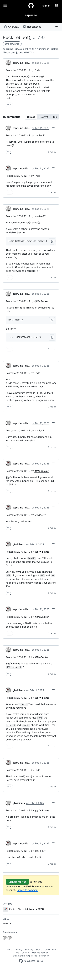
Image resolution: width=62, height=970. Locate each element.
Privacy (18, 949)
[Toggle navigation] (5, 5)
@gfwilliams (13, 477)
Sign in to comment (27, 890)
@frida (13, 141)
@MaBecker (41, 301)
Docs (16, 952)
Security (29, 949)
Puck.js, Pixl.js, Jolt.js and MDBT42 (24, 909)
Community (50, 949)
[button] (56, 26)
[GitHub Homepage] (21, 961)
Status (39, 949)
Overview (13, 26)
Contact (25, 952)
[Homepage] (31, 5)
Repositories (34, 26)
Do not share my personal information (31, 955)
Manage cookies (40, 952)
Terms (9, 949)
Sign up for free (17, 881)
